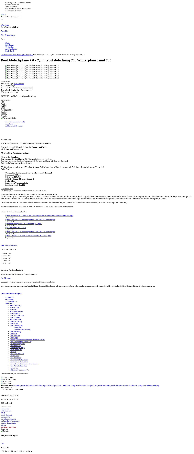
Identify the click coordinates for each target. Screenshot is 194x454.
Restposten (14, 368)
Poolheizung (14, 307)
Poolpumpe (14, 338)
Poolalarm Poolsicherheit (19, 362)
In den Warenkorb (26, 88)
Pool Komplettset (73, 386)
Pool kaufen (62, 386)
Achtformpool (150, 386)
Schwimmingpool (107, 386)
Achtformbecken (11, 49)
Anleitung (8, 124)
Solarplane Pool (15, 319)
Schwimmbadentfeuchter (19, 360)
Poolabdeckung (15, 332)
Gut (2, 443)
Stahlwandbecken (120, 386)
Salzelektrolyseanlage (17, 348)
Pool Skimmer (15, 317)
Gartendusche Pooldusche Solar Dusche (24, 364)
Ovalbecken (9, 47)
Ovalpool (97, 386)
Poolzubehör (9, 51)
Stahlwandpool (42, 386)
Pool (2, 55)
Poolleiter (13, 309)
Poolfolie (83, 386)
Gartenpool (140, 386)
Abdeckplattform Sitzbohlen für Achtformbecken (27, 340)
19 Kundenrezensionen (9, 245)
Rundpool (90, 386)
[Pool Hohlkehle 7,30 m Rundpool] (18, 220)
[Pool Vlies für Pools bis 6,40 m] (17, 236)
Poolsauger (14, 323)
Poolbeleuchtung (16, 321)
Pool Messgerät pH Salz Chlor (20, 342)
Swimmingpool (18, 386)
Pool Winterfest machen (18, 366)
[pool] (3, 15)
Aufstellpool (131, 386)
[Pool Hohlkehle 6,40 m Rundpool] (18, 232)
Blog (157, 386)
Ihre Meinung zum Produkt (15, 122)
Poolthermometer (16, 350)
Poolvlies (13, 352)
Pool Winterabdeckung (22, 330)
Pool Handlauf (15, 336)
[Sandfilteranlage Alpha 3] (15, 224)
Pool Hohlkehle (15, 358)
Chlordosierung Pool (17, 344)
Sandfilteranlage (15, 305)
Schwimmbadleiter (16, 311)
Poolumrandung (15, 346)
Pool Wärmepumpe (17, 315)
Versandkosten (19, 84)
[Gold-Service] (11, 228)
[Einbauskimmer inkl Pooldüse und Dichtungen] (22, 216)
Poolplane (29, 55)
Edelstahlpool (52, 386)
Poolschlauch (14, 356)
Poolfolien (13, 334)
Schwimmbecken (30, 386)
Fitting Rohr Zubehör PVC (19, 370)
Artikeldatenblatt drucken (14, 126)
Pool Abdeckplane (19, 55)
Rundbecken (9, 45)
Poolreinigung (15, 313)
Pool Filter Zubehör (17, 354)
